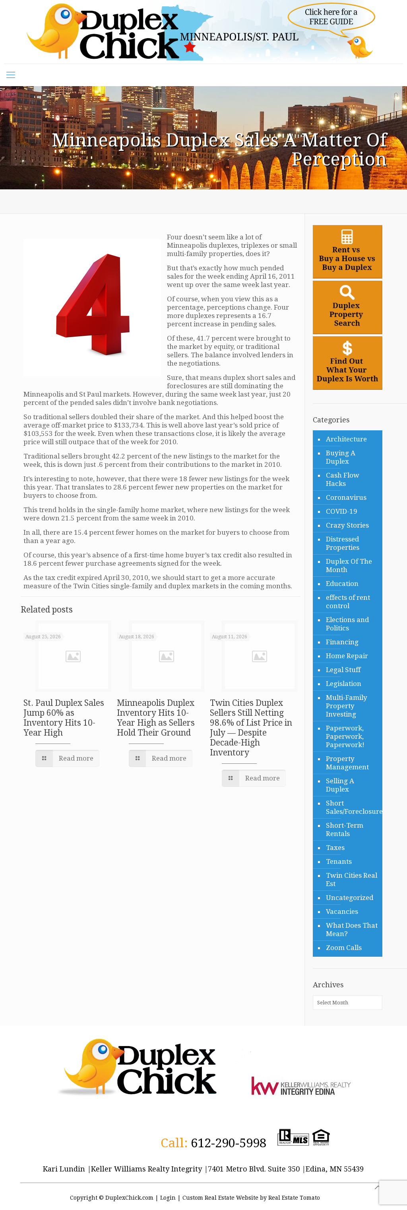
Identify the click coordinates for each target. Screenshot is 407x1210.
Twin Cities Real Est (351, 879)
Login (168, 1198)
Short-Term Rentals (344, 829)
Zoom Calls (344, 948)
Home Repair (347, 656)
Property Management (347, 763)
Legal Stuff (343, 670)
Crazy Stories (347, 525)
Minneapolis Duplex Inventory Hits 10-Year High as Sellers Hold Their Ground (156, 718)
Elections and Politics (347, 624)
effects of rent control (348, 601)
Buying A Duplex (340, 457)
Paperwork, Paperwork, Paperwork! (345, 736)
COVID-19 (341, 511)
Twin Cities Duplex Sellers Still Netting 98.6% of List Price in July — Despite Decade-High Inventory (251, 727)
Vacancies (342, 911)
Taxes (335, 848)
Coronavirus (346, 497)
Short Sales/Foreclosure (352, 807)
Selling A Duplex (340, 785)
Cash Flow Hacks (342, 479)
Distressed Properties (342, 543)
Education (342, 584)
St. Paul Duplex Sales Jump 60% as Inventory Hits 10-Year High (63, 718)
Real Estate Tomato (294, 1198)
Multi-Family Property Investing (346, 706)
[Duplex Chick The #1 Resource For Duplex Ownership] (203, 32)
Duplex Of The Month (349, 565)
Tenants (339, 861)
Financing (342, 642)
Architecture (346, 439)
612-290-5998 (228, 1143)
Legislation (343, 684)
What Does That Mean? (352, 929)
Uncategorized (349, 898)
